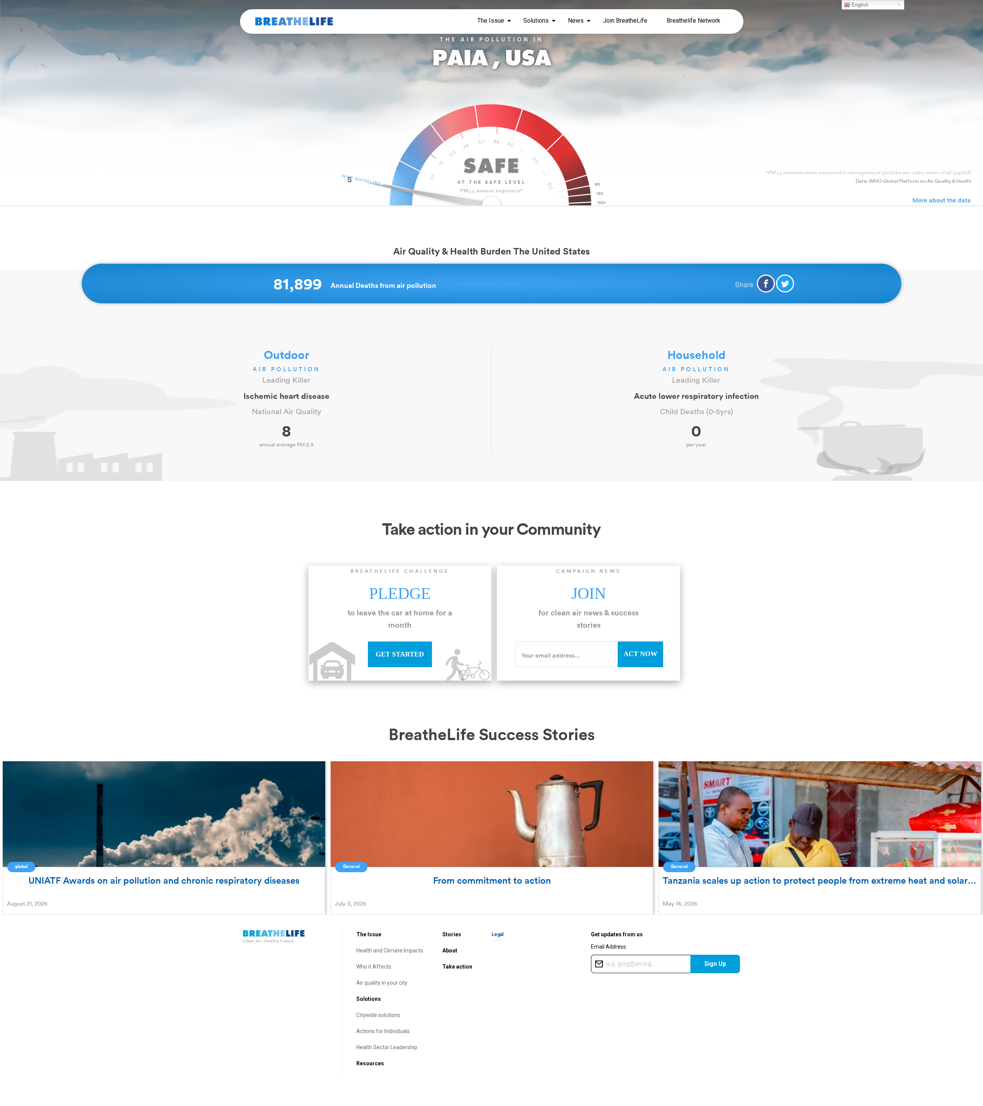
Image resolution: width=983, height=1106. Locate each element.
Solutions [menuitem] (536, 20)
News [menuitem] (576, 20)
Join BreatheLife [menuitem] (625, 20)
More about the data (941, 200)
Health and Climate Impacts (389, 950)
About (449, 950)
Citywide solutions (378, 1015)
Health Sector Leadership (386, 1047)
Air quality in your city (381, 983)
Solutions (368, 999)
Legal (497, 934)
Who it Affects (373, 967)
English (859, 5)
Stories (451, 934)
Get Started (400, 654)
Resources (370, 1063)
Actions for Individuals (383, 1031)
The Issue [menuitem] (490, 20)
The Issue (368, 934)
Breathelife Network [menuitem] (693, 20)
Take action (457, 967)
